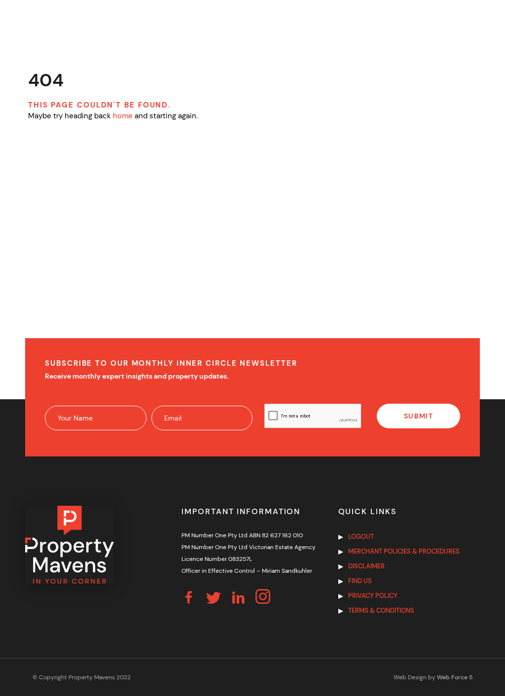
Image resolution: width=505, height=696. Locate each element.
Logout (361, 536)
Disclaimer (366, 566)
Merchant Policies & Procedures (404, 551)
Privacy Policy (372, 596)
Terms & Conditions (381, 610)
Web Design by (433, 677)
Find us (360, 581)
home (123, 116)
